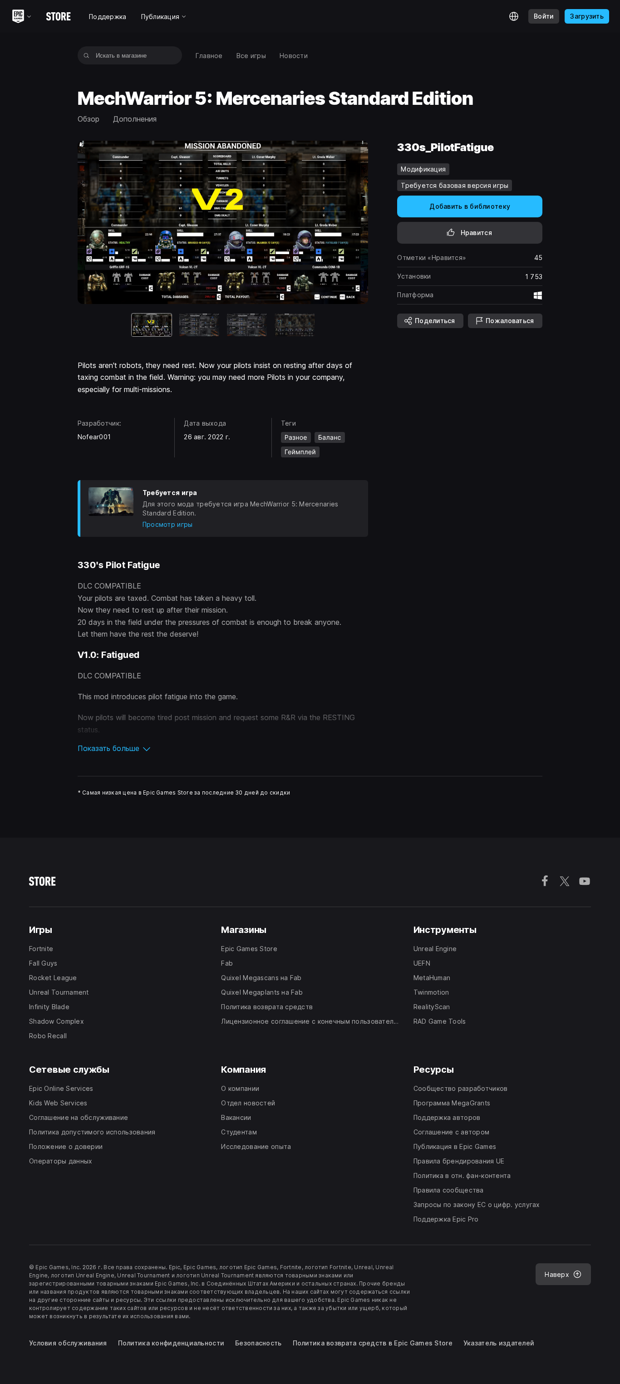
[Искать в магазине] (86, 55)
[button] (223, 748)
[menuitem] (209, 55)
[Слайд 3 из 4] (246, 325)
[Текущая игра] (151, 325)
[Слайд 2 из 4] (199, 325)
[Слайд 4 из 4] (294, 325)
